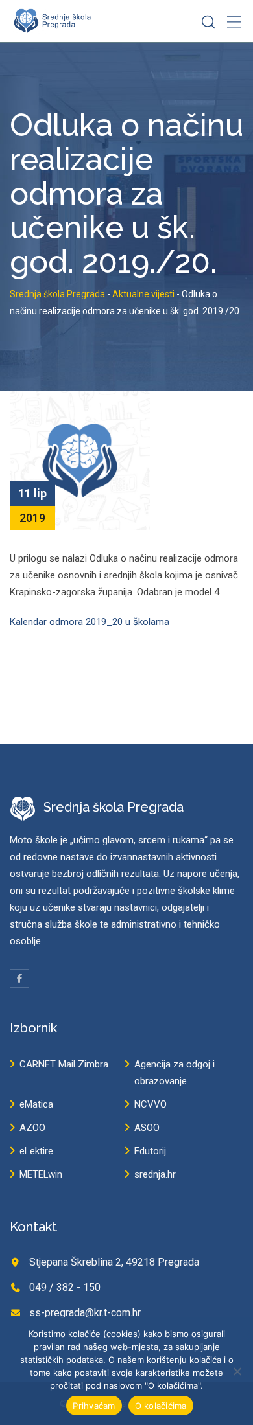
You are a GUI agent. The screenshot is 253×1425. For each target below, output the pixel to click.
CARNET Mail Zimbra (63, 1064)
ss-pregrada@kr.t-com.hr (85, 1312)
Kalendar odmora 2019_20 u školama (89, 622)
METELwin (40, 1174)
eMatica (36, 1104)
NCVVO (150, 1104)
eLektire (36, 1151)
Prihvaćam (94, 1405)
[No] (236, 1371)
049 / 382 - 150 (65, 1287)
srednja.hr (155, 1174)
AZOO (32, 1128)
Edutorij (150, 1151)
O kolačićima (161, 1405)
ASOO (147, 1128)
